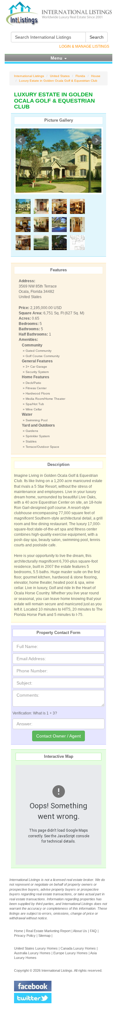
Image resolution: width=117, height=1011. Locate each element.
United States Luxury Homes (36, 948)
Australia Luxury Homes (32, 953)
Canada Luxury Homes (78, 948)
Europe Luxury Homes (70, 953)
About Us (80, 931)
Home (18, 931)
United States (60, 76)
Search (97, 37)
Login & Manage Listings (84, 46)
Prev (21, 140)
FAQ (93, 931)
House (95, 76)
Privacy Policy (25, 935)
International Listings (29, 76)
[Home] (58, 13)
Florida (80, 76)
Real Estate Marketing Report (48, 931)
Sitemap (44, 935)
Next (96, 140)
